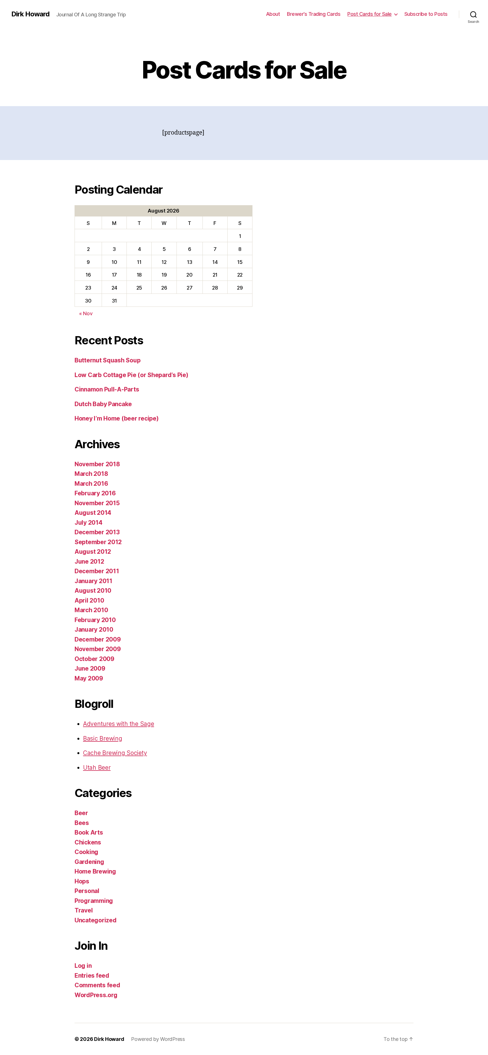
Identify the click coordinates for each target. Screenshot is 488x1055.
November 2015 (97, 503)
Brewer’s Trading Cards (313, 14)
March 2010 (91, 610)
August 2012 (93, 551)
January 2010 (94, 629)
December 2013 (97, 532)
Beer (81, 813)
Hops (82, 881)
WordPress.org (96, 995)
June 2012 (89, 561)
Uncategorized (96, 920)
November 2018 (97, 464)
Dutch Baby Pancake (103, 404)
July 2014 (89, 522)
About (273, 14)
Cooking (86, 851)
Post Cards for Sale (369, 14)
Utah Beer (97, 767)
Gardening (89, 861)
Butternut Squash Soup (107, 360)
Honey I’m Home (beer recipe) (116, 418)
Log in (83, 965)
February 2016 (95, 493)
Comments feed (97, 985)
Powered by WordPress (158, 1039)
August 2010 (93, 590)
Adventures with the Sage (118, 723)
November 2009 (98, 649)
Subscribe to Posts (426, 14)
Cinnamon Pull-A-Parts (107, 389)
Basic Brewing (102, 738)
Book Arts (89, 832)
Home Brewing (95, 871)
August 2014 (93, 512)
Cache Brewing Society (115, 752)
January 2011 (93, 581)
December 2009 (98, 639)
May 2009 (89, 678)
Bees (82, 822)
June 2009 (90, 668)
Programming (94, 900)
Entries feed (92, 975)
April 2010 (89, 600)
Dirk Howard (30, 14)
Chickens (88, 842)
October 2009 (94, 658)
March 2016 (91, 483)
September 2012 (98, 542)
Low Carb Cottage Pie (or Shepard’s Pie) (131, 374)
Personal (87, 890)
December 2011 (97, 571)
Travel (84, 910)
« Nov (86, 313)
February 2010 (95, 619)
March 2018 (91, 473)
